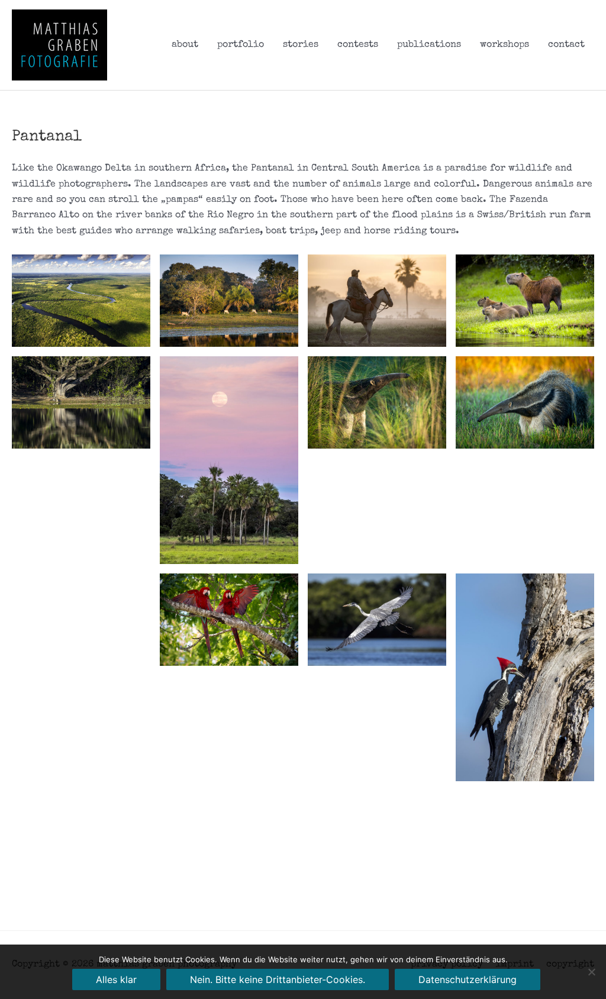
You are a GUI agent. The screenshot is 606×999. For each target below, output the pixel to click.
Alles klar (116, 979)
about (185, 45)
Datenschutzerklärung (467, 979)
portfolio (240, 45)
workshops (504, 45)
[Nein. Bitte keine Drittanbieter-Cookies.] (591, 972)
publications (429, 45)
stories (300, 45)
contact (566, 45)
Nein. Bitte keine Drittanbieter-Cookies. (277, 979)
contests (357, 45)
